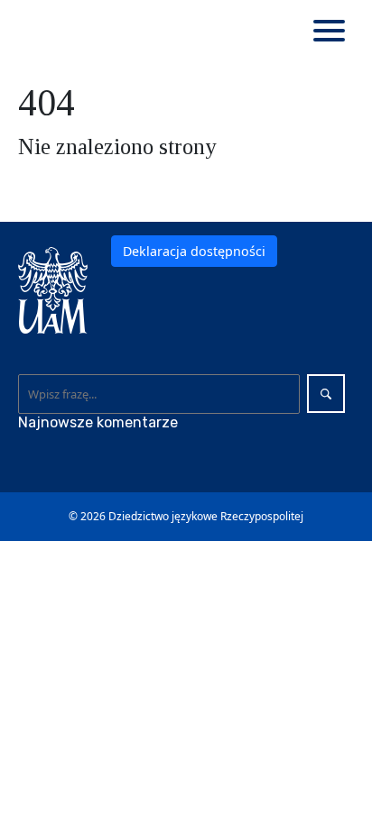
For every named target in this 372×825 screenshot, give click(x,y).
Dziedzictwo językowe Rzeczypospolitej (205, 516)
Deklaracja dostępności (194, 251)
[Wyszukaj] (326, 393)
